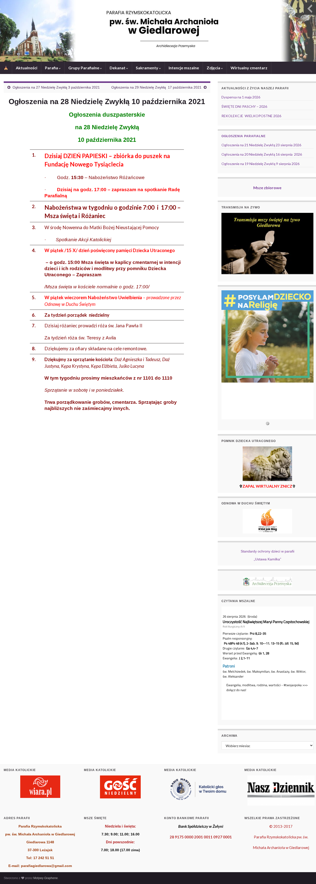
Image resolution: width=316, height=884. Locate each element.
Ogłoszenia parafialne (243, 136)
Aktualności (26, 67)
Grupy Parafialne (84, 67)
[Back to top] (305, 873)
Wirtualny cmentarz (249, 67)
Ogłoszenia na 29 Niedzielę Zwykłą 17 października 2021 (156, 87)
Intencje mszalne (184, 67)
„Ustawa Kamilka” (267, 559)
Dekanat (118, 67)
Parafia (52, 67)
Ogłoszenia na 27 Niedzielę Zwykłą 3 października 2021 (56, 87)
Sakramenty (147, 67)
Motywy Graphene (45, 878)
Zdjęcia (214, 67)
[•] (267, 354)
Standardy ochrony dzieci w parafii (267, 551)
